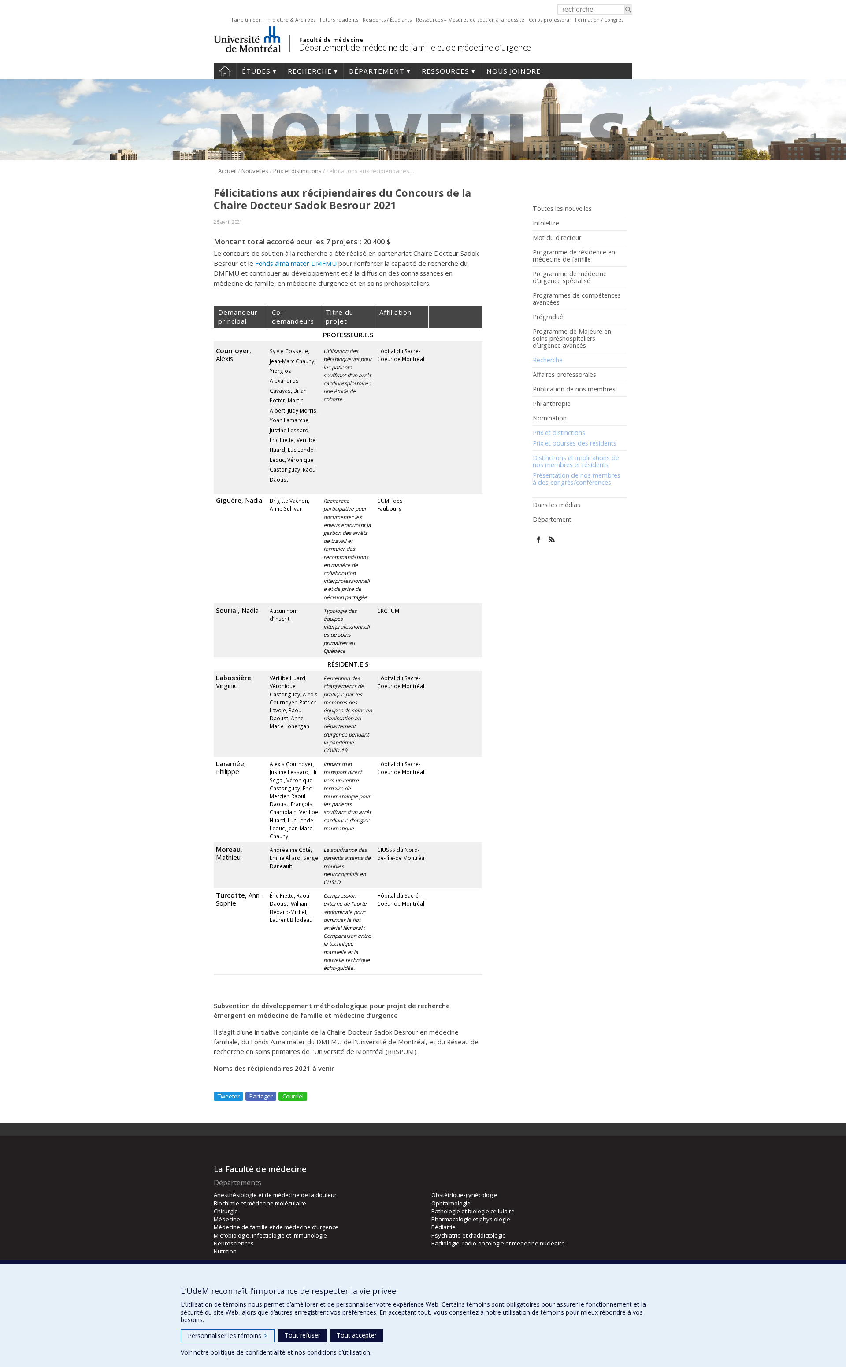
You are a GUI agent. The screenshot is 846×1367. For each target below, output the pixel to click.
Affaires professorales (564, 374)
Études (256, 70)
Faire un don (247, 19)
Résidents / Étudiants (387, 19)
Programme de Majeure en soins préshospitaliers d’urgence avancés (572, 338)
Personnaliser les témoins (227, 1335)
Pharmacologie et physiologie (470, 1219)
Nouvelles (254, 171)
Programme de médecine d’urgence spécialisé (570, 277)
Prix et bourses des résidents (574, 443)
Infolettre (546, 223)
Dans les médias (556, 504)
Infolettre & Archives (290, 19)
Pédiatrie (443, 1227)
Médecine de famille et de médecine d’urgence (276, 1227)
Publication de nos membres (574, 389)
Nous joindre (513, 70)
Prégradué (548, 317)
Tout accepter (357, 1335)
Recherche (310, 70)
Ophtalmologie (451, 1203)
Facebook (538, 539)
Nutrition (225, 1251)
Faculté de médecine (331, 40)
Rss (551, 539)
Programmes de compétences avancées (577, 299)
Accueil (225, 71)
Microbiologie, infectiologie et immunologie (270, 1235)
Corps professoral (550, 19)
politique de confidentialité (248, 1352)
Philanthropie (552, 403)
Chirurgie (226, 1211)
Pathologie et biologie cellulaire (473, 1211)
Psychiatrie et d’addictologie (468, 1235)
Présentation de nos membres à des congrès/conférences (576, 479)
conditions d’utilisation (338, 1352)
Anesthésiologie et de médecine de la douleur (275, 1195)
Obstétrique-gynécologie (464, 1195)
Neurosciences (234, 1243)
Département (376, 70)
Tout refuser (302, 1335)
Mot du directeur (557, 237)
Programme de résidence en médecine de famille (574, 256)
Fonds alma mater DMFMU (296, 263)
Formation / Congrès (599, 19)
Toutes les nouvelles (562, 208)
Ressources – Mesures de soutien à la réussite (470, 19)
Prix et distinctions (297, 171)
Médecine (227, 1219)
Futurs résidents (339, 19)
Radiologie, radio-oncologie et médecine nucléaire (498, 1243)
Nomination (550, 418)
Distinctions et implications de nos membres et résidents (576, 461)
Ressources (445, 70)
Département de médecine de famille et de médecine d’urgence (415, 47)
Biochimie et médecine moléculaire (260, 1203)
